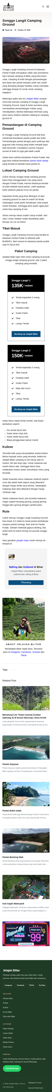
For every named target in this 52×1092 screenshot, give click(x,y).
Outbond (28, 567)
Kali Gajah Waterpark (13, 903)
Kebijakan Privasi (34, 1083)
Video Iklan (7, 1038)
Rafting (13, 567)
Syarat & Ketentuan (35, 1088)
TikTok (31, 985)
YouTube (42, 985)
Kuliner (5, 1008)
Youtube (36, 652)
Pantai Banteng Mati (12, 857)
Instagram (15, 652)
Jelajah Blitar (32, 98)
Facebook (26, 652)
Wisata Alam (8, 998)
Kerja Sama (7, 1047)
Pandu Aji (8, 30)
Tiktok (23, 655)
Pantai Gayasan (10, 764)
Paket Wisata (8, 1029)
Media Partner (8, 1042)
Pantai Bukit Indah (11, 810)
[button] (43, 7)
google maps (22, 540)
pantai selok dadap (39, 160)
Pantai (5, 1003)
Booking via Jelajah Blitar (26, 334)
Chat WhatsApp (12, 1068)
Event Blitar (7, 1012)
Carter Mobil (8, 1033)
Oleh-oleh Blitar (9, 1016)
